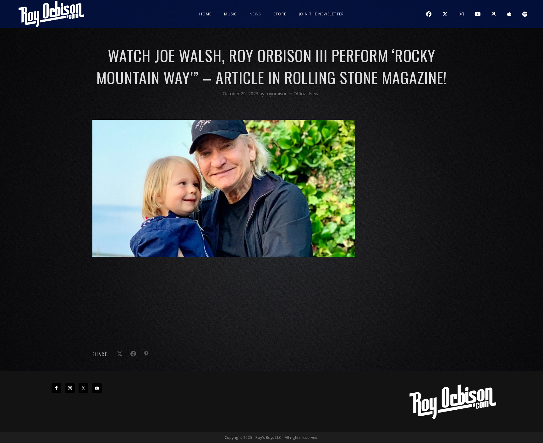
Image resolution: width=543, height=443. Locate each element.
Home (205, 14)
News (255, 14)
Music (230, 14)
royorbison (277, 94)
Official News (307, 94)
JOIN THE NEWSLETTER (321, 14)
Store (279, 14)
